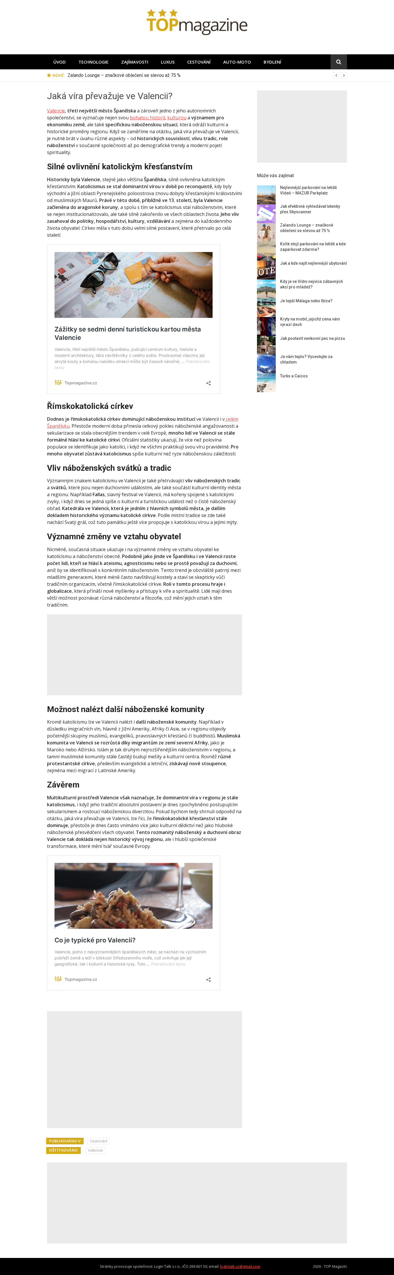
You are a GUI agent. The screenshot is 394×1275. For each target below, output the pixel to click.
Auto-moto (237, 62)
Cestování (199, 62)
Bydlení (272, 62)
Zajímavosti (134, 62)
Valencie (56, 111)
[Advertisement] (144, 654)
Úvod (59, 62)
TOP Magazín (335, 1266)
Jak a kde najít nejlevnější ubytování (313, 263)
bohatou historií (147, 117)
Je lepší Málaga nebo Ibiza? (306, 301)
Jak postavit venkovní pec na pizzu (312, 338)
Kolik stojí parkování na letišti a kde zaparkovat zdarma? (123, 75)
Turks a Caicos (294, 376)
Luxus (168, 62)
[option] (207, 75)
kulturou (176, 117)
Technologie (93, 62)
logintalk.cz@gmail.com (240, 1266)
